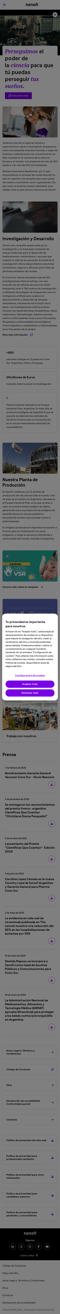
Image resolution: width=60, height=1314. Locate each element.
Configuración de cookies (30, 675)
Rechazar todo (30, 693)
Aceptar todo (30, 684)
